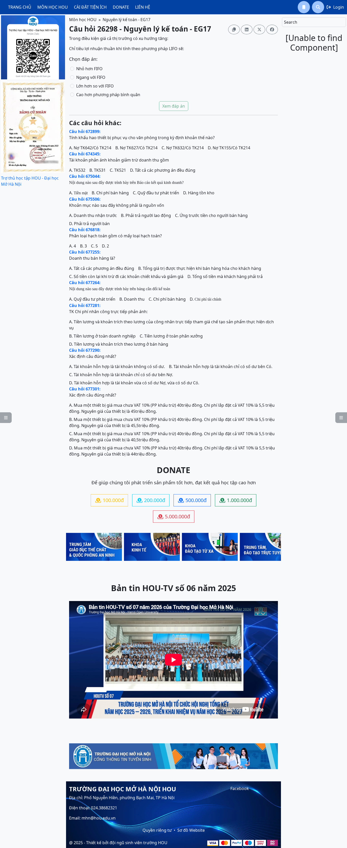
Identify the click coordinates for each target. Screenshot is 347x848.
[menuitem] (19, 7)
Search (290, 22)
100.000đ (109, 500)
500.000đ (192, 500)
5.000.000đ (173, 516)
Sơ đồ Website (191, 830)
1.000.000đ (235, 500)
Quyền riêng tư (157, 830)
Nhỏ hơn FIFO (89, 68)
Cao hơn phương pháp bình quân (108, 94)
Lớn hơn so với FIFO (95, 86)
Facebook (239, 788)
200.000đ (151, 500)
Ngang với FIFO (90, 77)
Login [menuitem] (335, 7)
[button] (304, 7)
